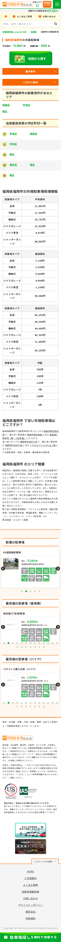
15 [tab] (22, 647)
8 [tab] (35, 643)
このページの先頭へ (43, 861)
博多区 (13, 164)
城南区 (6, 105)
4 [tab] (35, 591)
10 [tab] (44, 643)
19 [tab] (39, 647)
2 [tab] (26, 591)
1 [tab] (22, 591)
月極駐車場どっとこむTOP (14, 31)
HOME (30, 871)
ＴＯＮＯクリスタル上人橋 (43, 445)
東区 (32, 164)
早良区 (13, 133)
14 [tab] (17, 647)
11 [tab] (48, 643)
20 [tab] (44, 647)
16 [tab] (26, 647)
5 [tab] (39, 591)
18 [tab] (35, 647)
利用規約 (31, 918)
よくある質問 (30, 885)
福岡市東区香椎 (35, 434)
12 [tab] (52, 643)
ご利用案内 (30, 878)
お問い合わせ (30, 898)
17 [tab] (30, 647)
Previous (3, 568)
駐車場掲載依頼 (30, 891)
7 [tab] (30, 643)
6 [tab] (26, 643)
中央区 (26, 105)
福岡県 (34, 31)
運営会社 (31, 911)
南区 (4, 111)
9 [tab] (39, 643)
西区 (11, 154)
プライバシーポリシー (30, 905)
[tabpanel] (30, 568)
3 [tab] (30, 591)
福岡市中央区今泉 (29, 441)
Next (58, 568)
